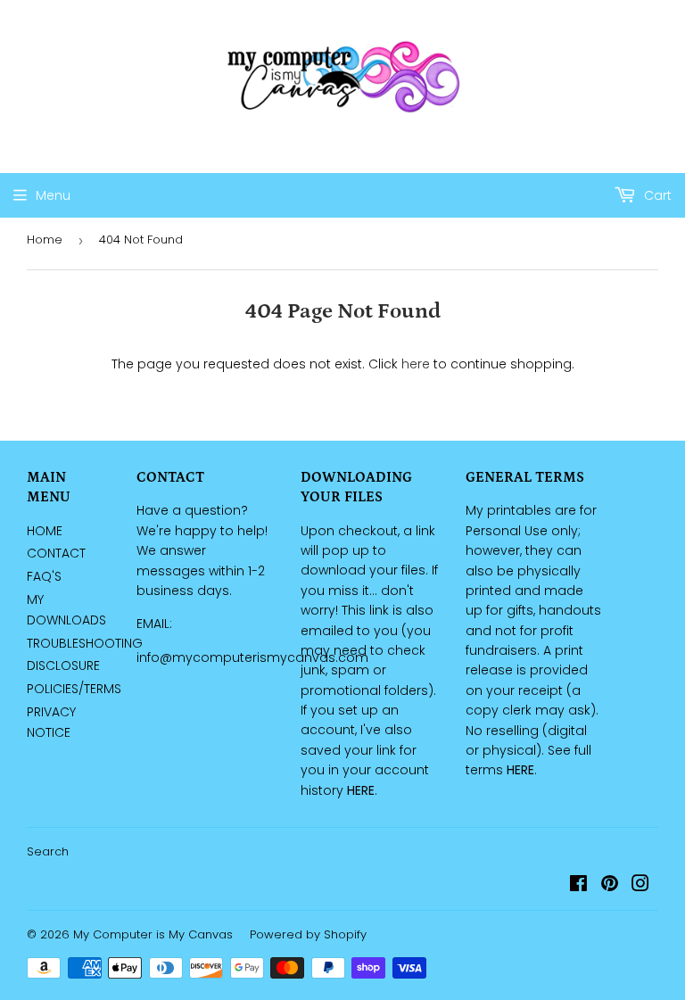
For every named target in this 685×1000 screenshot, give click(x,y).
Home (44, 239)
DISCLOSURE (63, 665)
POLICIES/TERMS (74, 689)
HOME (44, 531)
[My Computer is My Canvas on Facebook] (578, 886)
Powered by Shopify (308, 934)
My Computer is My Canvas (153, 934)
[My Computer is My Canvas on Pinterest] (609, 886)
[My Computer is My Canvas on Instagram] (640, 886)
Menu (53, 195)
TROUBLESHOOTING (85, 643)
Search (48, 851)
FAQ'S (44, 576)
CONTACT (56, 553)
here (415, 364)
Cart (656, 195)
